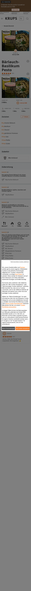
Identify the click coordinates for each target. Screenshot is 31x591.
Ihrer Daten (18, 274)
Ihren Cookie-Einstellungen (14, 303)
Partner (22, 267)
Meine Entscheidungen (8, 328)
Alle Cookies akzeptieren (22, 328)
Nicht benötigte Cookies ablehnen (20, 261)
